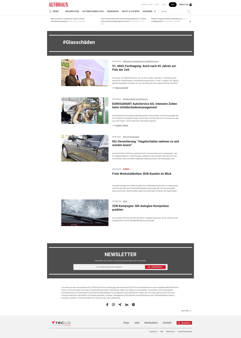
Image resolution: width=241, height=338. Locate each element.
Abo (172, 5)
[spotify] (133, 304)
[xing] (120, 304)
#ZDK (125, 201)
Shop (157, 5)
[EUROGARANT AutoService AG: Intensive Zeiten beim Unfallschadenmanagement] (84, 110)
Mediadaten (151, 322)
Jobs (164, 5)
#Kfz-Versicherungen (131, 137)
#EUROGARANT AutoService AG (135, 99)
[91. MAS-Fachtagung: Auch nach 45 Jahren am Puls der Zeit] (84, 72)
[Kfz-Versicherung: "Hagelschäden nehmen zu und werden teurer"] (84, 148)
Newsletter (146, 5)
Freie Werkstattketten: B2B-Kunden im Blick (141, 173)
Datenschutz (170, 331)
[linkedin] (126, 304)
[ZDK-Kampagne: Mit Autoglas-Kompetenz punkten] (84, 212)
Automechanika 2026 (93, 11)
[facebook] (107, 304)
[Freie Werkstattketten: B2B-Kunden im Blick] (84, 180)
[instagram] (113, 304)
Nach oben (185, 311)
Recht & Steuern (130, 11)
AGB (161, 331)
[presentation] (190, 21)
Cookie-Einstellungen (185, 331)
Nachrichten (72, 11)
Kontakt (167, 322)
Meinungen (112, 11)
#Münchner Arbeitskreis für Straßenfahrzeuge (141, 61)
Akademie (147, 11)
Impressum (153, 331)
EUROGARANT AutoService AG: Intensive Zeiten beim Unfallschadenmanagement (144, 105)
